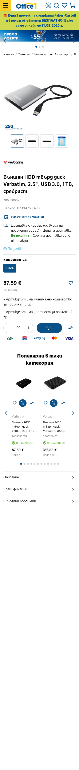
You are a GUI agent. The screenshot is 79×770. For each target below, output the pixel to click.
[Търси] (56, 5)
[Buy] (23, 403)
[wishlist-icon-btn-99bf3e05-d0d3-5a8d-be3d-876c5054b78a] (71, 283)
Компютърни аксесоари (51, 54)
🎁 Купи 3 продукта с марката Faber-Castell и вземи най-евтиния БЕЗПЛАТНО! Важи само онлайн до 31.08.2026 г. (39, 20)
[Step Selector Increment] (28, 328)
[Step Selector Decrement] (8, 328)
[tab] (39, 477)
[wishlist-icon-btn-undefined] (14, 403)
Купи (49, 328)
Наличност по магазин (27, 217)
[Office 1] (26, 5)
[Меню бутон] (5, 5)
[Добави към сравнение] (71, 328)
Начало (8, 54)
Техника (24, 54)
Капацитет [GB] (15, 260)
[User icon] (48, 5)
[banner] (39, 36)
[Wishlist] (64, 5)
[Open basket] (72, 5)
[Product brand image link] (13, 162)
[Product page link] (24, 384)
